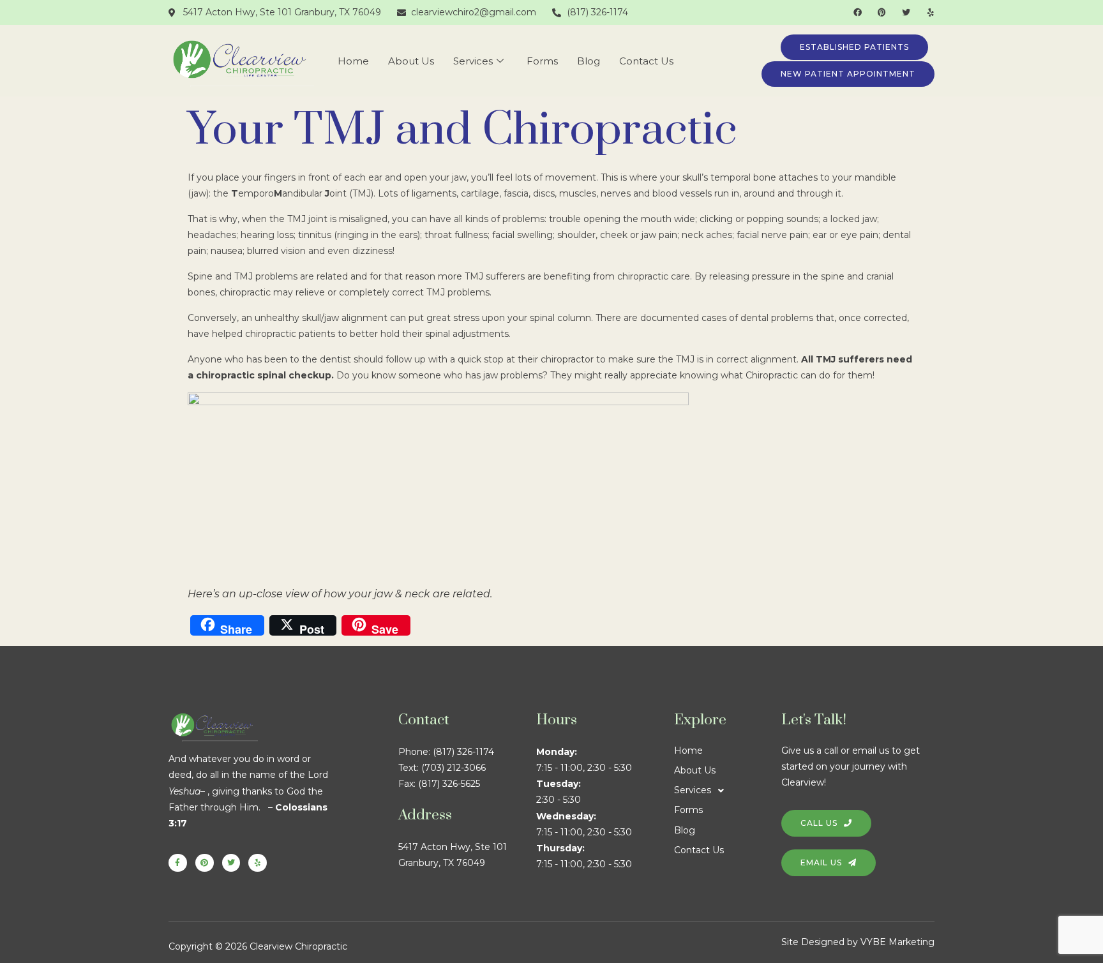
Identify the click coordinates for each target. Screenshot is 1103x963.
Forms (542, 61)
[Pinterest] (882, 12)
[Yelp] (930, 12)
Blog (588, 61)
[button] (727, 790)
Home (353, 61)
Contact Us (646, 61)
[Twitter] (906, 12)
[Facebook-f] (178, 863)
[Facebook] (857, 12)
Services (473, 61)
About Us (411, 61)
